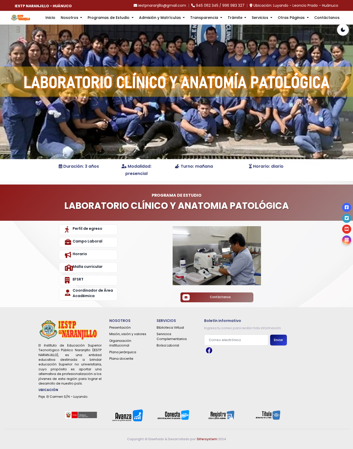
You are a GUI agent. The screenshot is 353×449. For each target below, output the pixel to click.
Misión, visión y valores (127, 334)
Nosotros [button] (70, 17)
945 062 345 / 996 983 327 (220, 5)
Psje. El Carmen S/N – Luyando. (63, 396)
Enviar (278, 340)
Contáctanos (327, 17)
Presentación (120, 327)
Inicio (50, 17)
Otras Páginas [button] (292, 17)
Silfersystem (207, 439)
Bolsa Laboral (168, 345)
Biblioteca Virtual (170, 327)
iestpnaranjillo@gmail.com (162, 5)
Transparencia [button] (204, 17)
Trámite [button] (235, 17)
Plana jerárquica (122, 352)
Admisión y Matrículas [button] (160, 17)
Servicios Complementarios (172, 336)
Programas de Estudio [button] (109, 17)
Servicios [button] (260, 17)
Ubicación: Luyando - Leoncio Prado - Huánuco (296, 5)
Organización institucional (120, 343)
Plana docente (121, 358)
